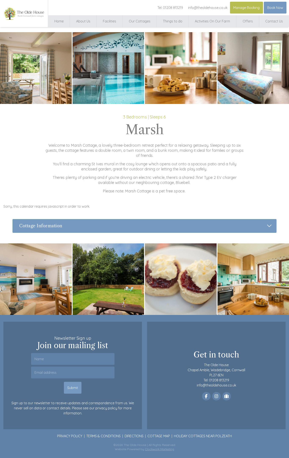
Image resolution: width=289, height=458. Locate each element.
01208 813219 (173, 8)
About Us (83, 21)
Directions (134, 436)
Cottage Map (158, 436)
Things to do (172, 21)
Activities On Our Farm (212, 21)
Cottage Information (148, 226)
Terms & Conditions (103, 436)
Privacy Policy (69, 436)
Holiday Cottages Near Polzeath (203, 436)
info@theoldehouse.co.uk (207, 8)
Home (59, 21)
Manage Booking (246, 8)
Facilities (109, 21)
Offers (248, 21)
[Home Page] (23, 14)
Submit (72, 388)
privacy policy (106, 408)
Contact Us (274, 21)
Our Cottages (139, 21)
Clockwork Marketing (159, 449)
